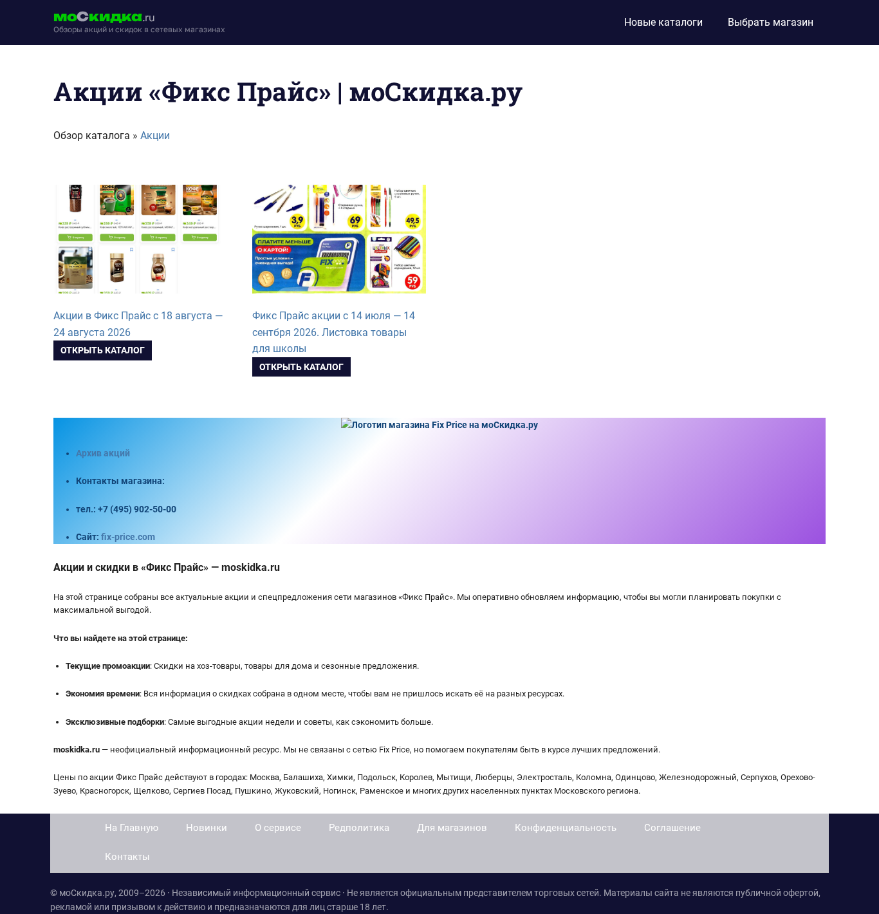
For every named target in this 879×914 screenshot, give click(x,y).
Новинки (206, 828)
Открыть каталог (102, 350)
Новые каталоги (663, 22)
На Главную (131, 828)
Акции (155, 135)
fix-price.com (128, 537)
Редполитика (359, 828)
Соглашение (672, 828)
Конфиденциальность (565, 828)
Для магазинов (452, 828)
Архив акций (103, 453)
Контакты (127, 857)
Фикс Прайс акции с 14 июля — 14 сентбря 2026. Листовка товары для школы (333, 332)
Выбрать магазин (770, 22)
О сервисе (278, 828)
